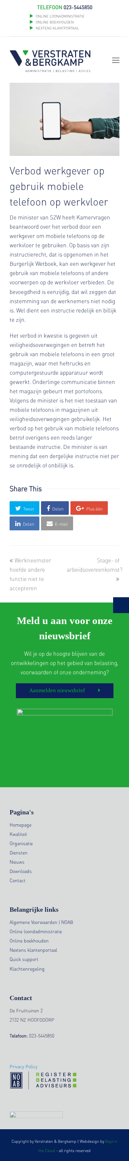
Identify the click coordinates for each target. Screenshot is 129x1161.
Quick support (24, 959)
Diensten (18, 852)
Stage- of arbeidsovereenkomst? (94, 564)
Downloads (21, 871)
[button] (24, 508)
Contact (17, 880)
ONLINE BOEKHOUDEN (54, 22)
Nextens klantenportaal (33, 950)
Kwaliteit (18, 834)
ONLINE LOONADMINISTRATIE (60, 16)
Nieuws (17, 862)
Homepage (20, 825)
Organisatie (21, 843)
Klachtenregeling (27, 969)
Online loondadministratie (36, 931)
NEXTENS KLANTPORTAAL (57, 28)
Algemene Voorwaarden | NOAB (41, 922)
